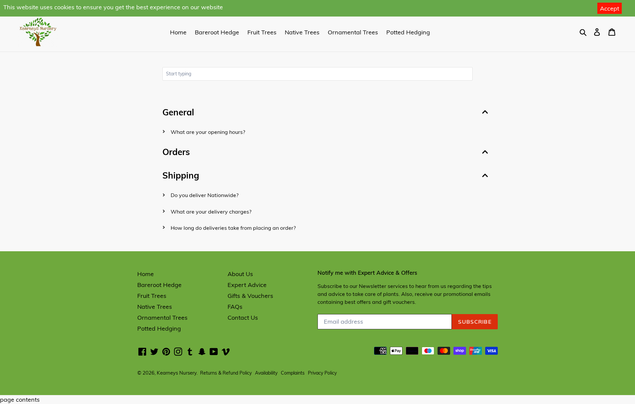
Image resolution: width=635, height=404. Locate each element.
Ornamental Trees (353, 32)
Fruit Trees (261, 32)
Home (178, 32)
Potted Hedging (408, 32)
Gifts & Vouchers (250, 296)
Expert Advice (247, 285)
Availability (266, 373)
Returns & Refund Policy (226, 373)
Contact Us (243, 317)
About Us (240, 274)
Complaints (293, 373)
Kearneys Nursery (176, 373)
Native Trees (302, 32)
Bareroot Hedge (217, 32)
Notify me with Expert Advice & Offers (367, 272)
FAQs (235, 306)
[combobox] (317, 74)
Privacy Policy (322, 373)
